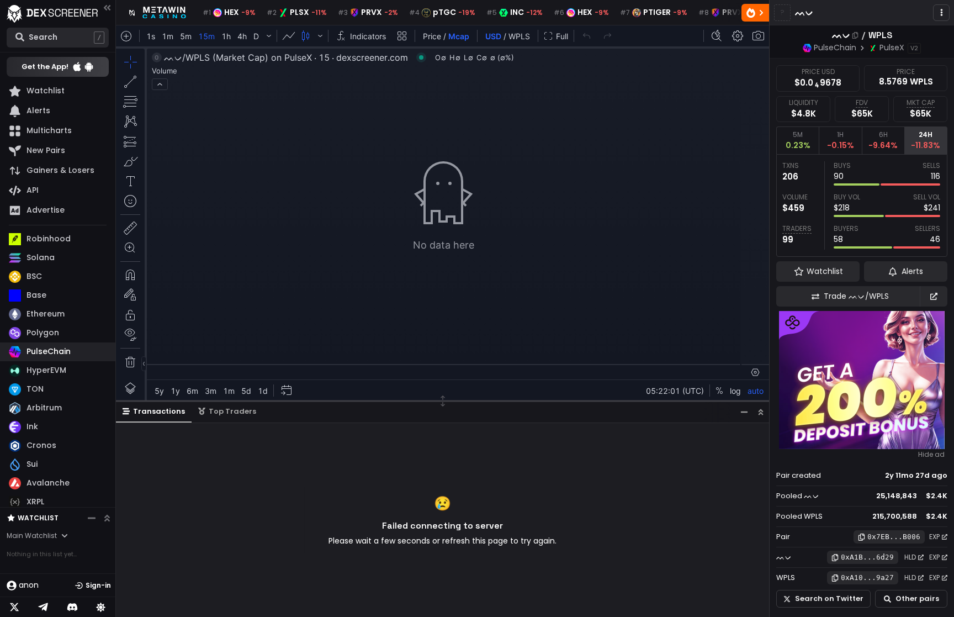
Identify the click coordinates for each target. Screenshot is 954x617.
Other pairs (917, 598)
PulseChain (835, 47)
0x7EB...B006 (893, 536)
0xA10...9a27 (867, 577)
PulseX (891, 47)
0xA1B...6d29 (867, 557)
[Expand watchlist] (107, 518)
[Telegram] (43, 607)
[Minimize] (744, 412)
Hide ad (931, 454)
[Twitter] (14, 607)
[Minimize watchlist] (91, 518)
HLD (910, 557)
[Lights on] (101, 607)
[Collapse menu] (107, 7)
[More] (941, 12)
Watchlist (38, 518)
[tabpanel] (861, 205)
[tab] (797, 140)
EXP (934, 536)
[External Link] (933, 296)
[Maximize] (760, 412)
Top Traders (232, 411)
